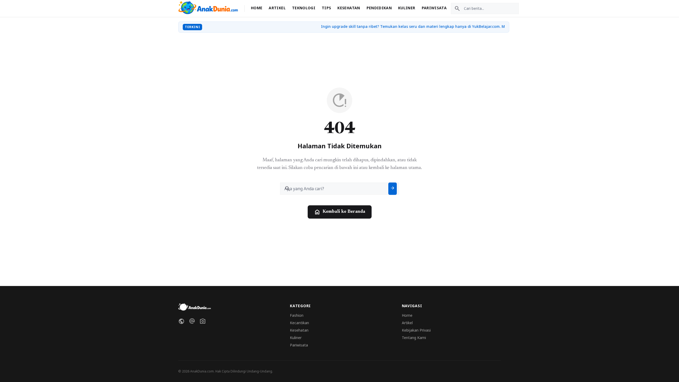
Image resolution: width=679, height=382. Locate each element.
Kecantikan (299, 322)
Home (256, 7)
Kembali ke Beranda (339, 212)
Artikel (277, 7)
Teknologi (303, 7)
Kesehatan (348, 7)
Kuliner (406, 7)
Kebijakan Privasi (416, 330)
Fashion (296, 315)
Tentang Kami (414, 337)
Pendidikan (379, 7)
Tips (326, 7)
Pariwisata (434, 7)
